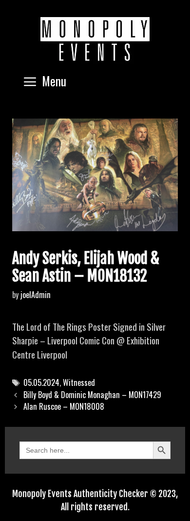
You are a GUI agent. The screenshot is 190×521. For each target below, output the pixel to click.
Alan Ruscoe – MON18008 (63, 406)
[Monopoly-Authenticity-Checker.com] (95, 39)
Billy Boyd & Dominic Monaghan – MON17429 (92, 395)
